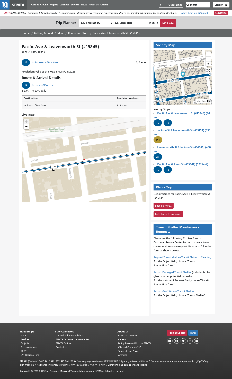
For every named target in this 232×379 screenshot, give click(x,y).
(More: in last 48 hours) (194, 13)
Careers (122, 339)
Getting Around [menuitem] (39, 4)
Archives (122, 355)
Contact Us (61, 347)
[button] (221, 4)
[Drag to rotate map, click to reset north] (208, 63)
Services (25, 339)
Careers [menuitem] (104, 4)
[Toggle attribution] (208, 101)
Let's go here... (163, 205)
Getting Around (43, 33)
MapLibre (201, 101)
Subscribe (221, 12)
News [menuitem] (84, 4)
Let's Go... (168, 22)
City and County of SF (129, 347)
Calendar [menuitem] (64, 4)
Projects (25, 343)
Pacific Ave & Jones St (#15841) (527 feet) (182, 164)
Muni (60, 33)
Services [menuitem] (75, 4)
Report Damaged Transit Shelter (172, 272)
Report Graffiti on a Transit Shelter (174, 291)
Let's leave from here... (168, 214)
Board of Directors (127, 335)
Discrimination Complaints (69, 335)
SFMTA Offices (63, 343)
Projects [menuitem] (54, 4)
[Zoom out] (208, 58)
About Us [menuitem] (94, 4)
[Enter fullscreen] (208, 70)
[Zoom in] (208, 53)
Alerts (7, 13)
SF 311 (24, 351)
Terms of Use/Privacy (129, 351)
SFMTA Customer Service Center (72, 339)
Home (26, 33)
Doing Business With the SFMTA (134, 343)
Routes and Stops (78, 33)
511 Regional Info (30, 355)
